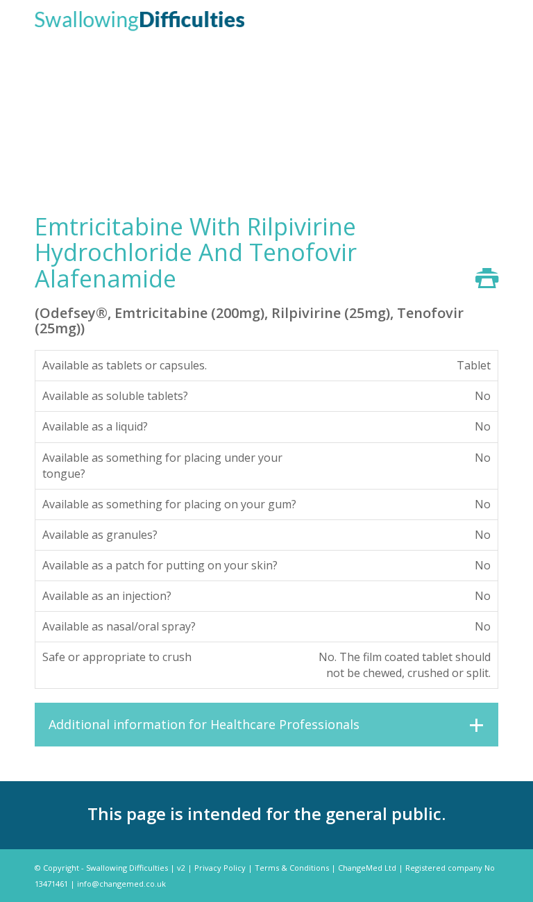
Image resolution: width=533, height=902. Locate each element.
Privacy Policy (220, 867)
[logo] (139, 19)
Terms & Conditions (292, 867)
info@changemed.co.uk (121, 883)
